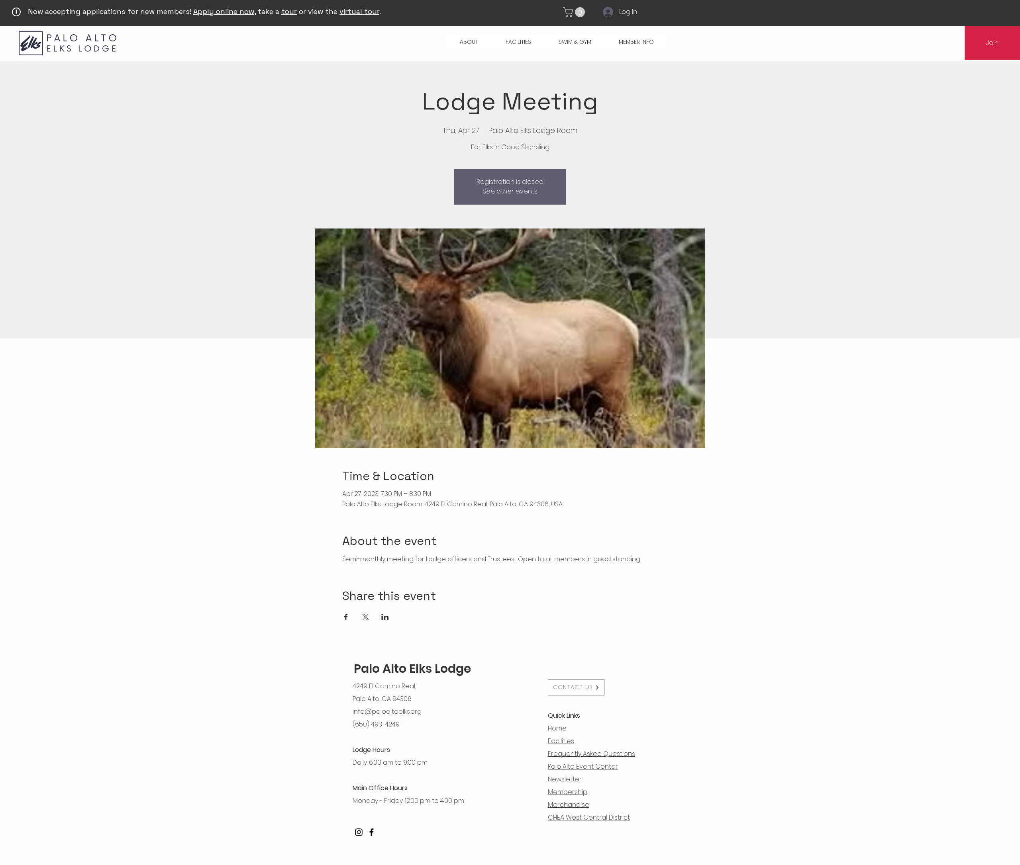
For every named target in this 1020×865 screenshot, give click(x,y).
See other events (510, 191)
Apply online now (223, 11)
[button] (575, 12)
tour (289, 11)
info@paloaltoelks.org (387, 711)
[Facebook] (372, 832)
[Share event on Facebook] (346, 617)
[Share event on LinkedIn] (385, 617)
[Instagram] (359, 832)
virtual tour (359, 11)
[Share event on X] (365, 617)
